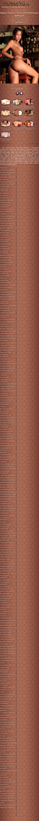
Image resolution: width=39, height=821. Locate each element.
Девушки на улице (7, 708)
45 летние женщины (7, 564)
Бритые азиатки (6, 759)
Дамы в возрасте (6, 228)
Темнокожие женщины (4, 316)
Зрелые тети (4, 443)
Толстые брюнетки (7, 209)
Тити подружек (6, 106)
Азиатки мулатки (6, 741)
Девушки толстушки (7, 423)
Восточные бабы (6, 780)
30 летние (4, 195)
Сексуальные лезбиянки (5, 472)
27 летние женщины (7, 713)
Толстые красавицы (7, 216)
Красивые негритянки (8, 306)
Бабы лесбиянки (6, 211)
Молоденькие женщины (5, 599)
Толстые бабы (5, 586)
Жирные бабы (5, 455)
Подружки (4, 602)
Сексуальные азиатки (5, 751)
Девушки (3, 452)
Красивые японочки (7, 725)
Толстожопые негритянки (5, 403)
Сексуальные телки (7, 660)
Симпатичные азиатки (5, 728)
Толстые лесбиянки (7, 480)
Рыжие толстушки (7, 184)
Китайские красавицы (8, 771)
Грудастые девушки (7, 299)
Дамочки (3, 710)
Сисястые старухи (7, 262)
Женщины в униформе (4, 702)
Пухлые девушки (6, 182)
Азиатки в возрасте (7, 807)
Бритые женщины (6, 591)
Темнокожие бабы (7, 398)
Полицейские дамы (7, 464)
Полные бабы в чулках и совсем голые (17, 107)
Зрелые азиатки (6, 738)
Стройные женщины (7, 687)
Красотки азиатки (6, 796)
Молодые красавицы (8, 653)
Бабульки (3, 324)
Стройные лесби (6, 538)
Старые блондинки (7, 313)
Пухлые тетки (5, 366)
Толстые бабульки (7, 319)
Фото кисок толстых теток (29, 117)
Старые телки (5, 389)
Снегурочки (4, 235)
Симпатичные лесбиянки (5, 381)
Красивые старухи (7, 350)
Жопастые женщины (8, 457)
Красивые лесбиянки (8, 348)
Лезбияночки (5, 359)
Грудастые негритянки (4, 302)
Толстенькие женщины (5, 583)
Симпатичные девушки (5, 608)
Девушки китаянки (7, 745)
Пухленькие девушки (8, 469)
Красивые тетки (6, 260)
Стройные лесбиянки (8, 391)
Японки (3, 736)
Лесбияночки (5, 504)
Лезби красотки (6, 459)
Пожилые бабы (6, 175)
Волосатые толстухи (8, 552)
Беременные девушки (5, 266)
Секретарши (4, 186)
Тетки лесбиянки (6, 478)
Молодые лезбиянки (8, 508)
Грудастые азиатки (7, 764)
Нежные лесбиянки (7, 511)
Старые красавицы (7, 386)
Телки (2, 663)
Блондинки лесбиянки (4, 252)
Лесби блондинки (6, 287)
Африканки (4, 280)
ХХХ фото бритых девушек (17, 128)
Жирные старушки (7, 200)
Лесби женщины (6, 499)
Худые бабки (5, 276)
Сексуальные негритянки (5, 528)
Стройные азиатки (7, 800)
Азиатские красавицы (8, 743)
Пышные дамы (5, 524)
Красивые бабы (6, 630)
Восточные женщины (8, 782)
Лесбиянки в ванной (7, 172)
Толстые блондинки (7, 322)
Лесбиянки (4, 193)
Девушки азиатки (6, 761)
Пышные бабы (5, 658)
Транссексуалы (6, 699)
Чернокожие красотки (8, 331)
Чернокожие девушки (8, 292)
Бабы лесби (4, 326)
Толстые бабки (5, 434)
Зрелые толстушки (7, 561)
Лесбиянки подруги (7, 515)
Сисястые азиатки (7, 798)
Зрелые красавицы (7, 441)
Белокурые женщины (8, 285)
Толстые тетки (5, 618)
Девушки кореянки (7, 791)
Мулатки (3, 656)
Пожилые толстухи (7, 573)
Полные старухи (6, 361)
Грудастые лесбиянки (4, 190)
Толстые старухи (6, 547)
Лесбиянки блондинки (4, 356)
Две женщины (5, 594)
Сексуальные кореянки (5, 774)
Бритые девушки (6, 623)
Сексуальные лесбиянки (5, 206)
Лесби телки (4, 540)
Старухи (3, 616)
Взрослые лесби (6, 554)
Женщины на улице (7, 649)
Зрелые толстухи (6, 589)
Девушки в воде (6, 625)
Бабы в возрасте (6, 283)
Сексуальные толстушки (5, 241)
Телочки (3, 690)
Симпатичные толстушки (5, 684)
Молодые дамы (6, 635)
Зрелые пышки (5, 642)
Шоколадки (4, 377)
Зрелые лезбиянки (7, 487)
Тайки (2, 803)
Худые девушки (6, 627)
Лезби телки (4, 237)
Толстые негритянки (7, 694)
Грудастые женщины (8, 343)
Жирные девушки (6, 566)
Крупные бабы (5, 352)
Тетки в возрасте (6, 400)
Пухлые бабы (5, 230)
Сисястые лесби (6, 431)
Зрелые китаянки (6, 757)
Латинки (3, 214)
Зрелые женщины (7, 485)
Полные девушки (6, 466)
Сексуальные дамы (7, 639)
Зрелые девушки (6, 697)
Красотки (3, 278)
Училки (2, 407)
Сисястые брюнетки (7, 533)
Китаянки (3, 768)
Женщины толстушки (8, 501)
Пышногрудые (5, 580)
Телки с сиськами (6, 531)
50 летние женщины (7, 489)
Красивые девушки (7, 651)
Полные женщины (7, 637)
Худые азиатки (5, 715)
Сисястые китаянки (7, 731)
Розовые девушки (7, 371)
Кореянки (3, 720)
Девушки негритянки (8, 338)
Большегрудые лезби (8, 494)
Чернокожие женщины (4, 449)
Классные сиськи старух (17, 117)
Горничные (4, 341)
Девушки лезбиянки (7, 255)
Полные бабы (5, 605)
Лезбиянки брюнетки (8, 496)
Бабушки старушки (7, 492)
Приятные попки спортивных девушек (5, 117)
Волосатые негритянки (4, 412)
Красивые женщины (7, 674)
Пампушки (4, 513)
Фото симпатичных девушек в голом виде (29, 107)
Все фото (19, 22)
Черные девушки (6, 294)
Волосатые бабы (6, 409)
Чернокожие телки (7, 333)
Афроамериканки (6, 446)
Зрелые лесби (5, 415)
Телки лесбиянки (6, 543)
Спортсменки (5, 310)
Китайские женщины (7, 766)
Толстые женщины (7, 545)
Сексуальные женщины (5, 680)
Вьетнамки (4, 777)
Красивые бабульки (7, 177)
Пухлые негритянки (7, 364)
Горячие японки (6, 748)
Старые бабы (5, 244)
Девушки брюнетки (7, 646)
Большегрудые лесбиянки (5, 272)
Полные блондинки (7, 170)
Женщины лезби (6, 226)
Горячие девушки (6, 706)
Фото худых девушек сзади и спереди (5, 139)
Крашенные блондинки (4, 671)
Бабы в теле (4, 667)
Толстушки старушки (8, 536)
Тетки (2, 692)
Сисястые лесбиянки (8, 384)
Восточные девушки (7, 805)
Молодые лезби (6, 506)
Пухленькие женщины (4, 519)
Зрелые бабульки (6, 439)
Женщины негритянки (4, 426)
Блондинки (4, 269)
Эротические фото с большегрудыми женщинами (6, 129)
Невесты (3, 462)
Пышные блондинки (7, 368)
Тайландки (4, 733)
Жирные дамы (5, 202)
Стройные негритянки (4, 394)
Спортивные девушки (4, 612)
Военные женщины (7, 482)
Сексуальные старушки (5, 374)
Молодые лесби (6, 429)
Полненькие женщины (4, 577)
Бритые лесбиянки (7, 420)
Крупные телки (5, 571)
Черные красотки (6, 336)
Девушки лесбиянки (7, 297)
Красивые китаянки (7, 722)
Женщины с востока (7, 717)
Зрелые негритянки (7, 418)
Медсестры (4, 233)
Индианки (3, 246)
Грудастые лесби (6, 345)
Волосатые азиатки (7, 754)
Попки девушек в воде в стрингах (29, 128)
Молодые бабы (6, 632)
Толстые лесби (5, 665)
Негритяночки (5, 308)
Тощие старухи (5, 550)
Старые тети (4, 198)
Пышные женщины (7, 223)
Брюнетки (3, 290)
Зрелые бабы (5, 557)
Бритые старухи (6, 219)
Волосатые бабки (6, 436)
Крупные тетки (5, 676)
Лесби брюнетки (6, 258)
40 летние (4, 179)
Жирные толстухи (7, 569)
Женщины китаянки (7, 793)
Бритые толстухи (6, 329)
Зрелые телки (5, 559)
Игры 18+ (3, 168)
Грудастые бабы (6, 596)
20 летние (4, 644)
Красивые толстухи (7, 221)
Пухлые (3, 522)
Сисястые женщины (7, 475)
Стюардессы (5, 249)
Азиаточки (4, 784)
